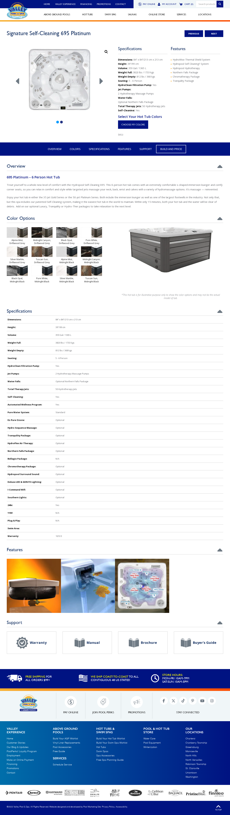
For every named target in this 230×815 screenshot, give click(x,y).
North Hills (191, 755)
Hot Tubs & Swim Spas (105, 730)
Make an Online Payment (20, 760)
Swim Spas (102, 751)
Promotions (104, 4)
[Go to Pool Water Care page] (115, 793)
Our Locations (194, 730)
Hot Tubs (101, 747)
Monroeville (192, 751)
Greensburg (192, 747)
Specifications (99, 149)
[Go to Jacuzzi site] (34, 792)
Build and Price (171, 149)
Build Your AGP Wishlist (65, 738)
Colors (75, 149)
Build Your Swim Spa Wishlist (111, 743)
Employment (13, 755)
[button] (106, 52)
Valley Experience (65, 4)
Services (60, 758)
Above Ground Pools (65, 730)
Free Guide (59, 751)
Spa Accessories (105, 755)
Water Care (149, 738)
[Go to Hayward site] (54, 793)
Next (214, 33)
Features (124, 149)
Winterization (150, 747)
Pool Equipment (152, 743)
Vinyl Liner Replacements (66, 743)
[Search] (220, 4)
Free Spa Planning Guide (110, 760)
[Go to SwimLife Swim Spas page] (95, 793)
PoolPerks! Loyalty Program (22, 751)
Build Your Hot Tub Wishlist (110, 738)
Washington (192, 777)
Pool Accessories (62, 747)
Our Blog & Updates (17, 747)
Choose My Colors (133, 124)
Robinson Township (196, 764)
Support (145, 149)
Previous (193, 33)
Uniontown (191, 773)
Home (47, 4)
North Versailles (194, 760)
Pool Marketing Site (92, 807)
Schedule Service (62, 765)
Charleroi (190, 739)
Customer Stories (16, 743)
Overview (54, 149)
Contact (120, 4)
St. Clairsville (192, 768)
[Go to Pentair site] (14, 793)
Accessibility (121, 807)
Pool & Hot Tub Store (156, 730)
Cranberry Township (196, 743)
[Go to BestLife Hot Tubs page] (74, 793)
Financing (86, 4)
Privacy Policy (108, 807)
